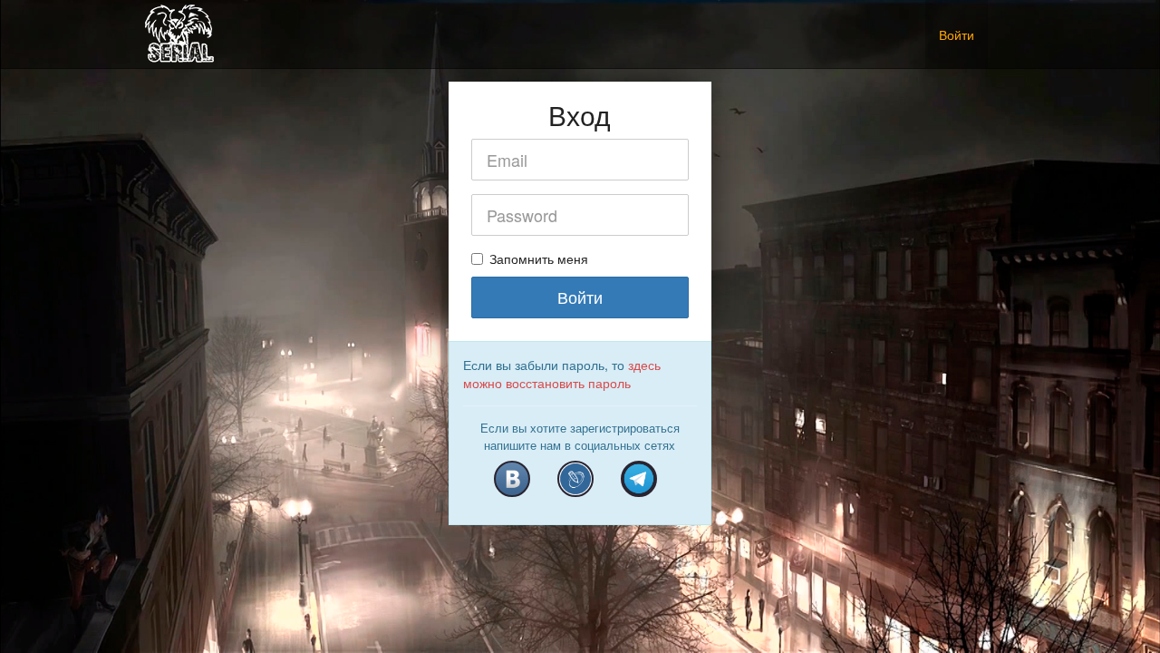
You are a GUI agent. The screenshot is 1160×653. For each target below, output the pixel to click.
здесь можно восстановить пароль (562, 374)
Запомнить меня (538, 258)
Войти (956, 34)
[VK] (512, 479)
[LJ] (575, 479)
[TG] (639, 479)
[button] (1001, 25)
